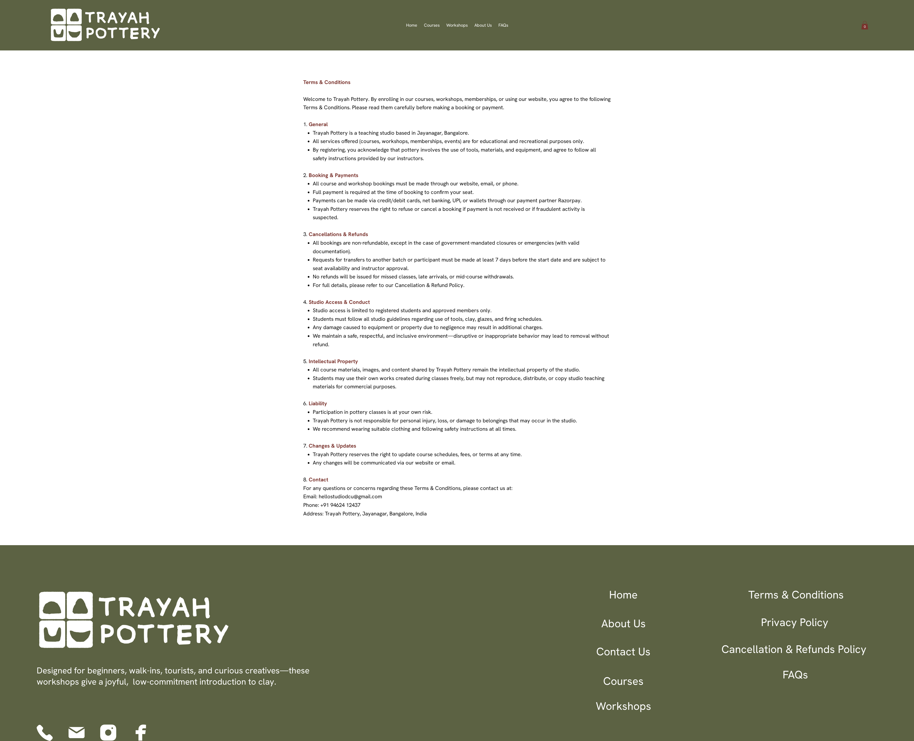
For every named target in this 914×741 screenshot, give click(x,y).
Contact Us (623, 651)
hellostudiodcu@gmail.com (350, 496)
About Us (623, 623)
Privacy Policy (794, 622)
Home (623, 595)
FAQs (795, 674)
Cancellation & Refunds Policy (793, 649)
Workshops (623, 706)
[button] (864, 25)
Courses (623, 681)
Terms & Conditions (796, 595)
